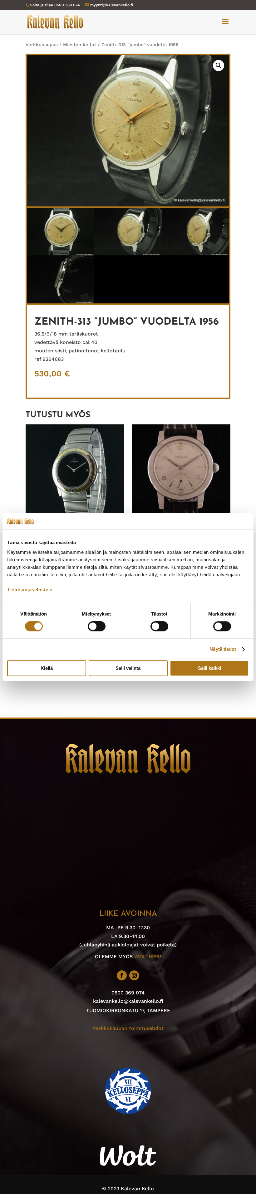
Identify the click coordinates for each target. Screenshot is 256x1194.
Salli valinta (128, 668)
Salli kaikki (209, 668)
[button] (218, 65)
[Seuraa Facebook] (122, 975)
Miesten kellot (79, 44)
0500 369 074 (67, 5)
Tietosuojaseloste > (30, 589)
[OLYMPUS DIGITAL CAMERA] (60, 254)
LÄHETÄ (128, 1181)
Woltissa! (147, 957)
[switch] (97, 626)
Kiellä (47, 668)
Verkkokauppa (42, 44)
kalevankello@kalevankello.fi (128, 1001)
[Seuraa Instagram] (134, 975)
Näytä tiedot (222, 649)
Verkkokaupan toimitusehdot (128, 1028)
